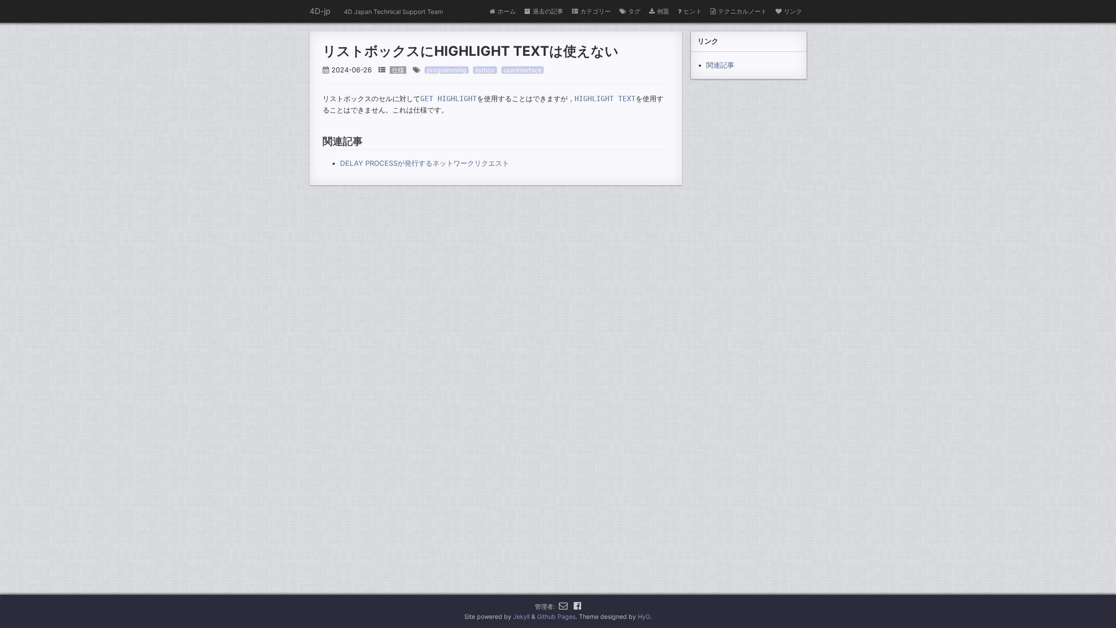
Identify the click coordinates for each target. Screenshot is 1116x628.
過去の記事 (548, 11)
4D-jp (320, 11)
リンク (793, 11)
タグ (634, 11)
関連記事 (720, 65)
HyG (644, 616)
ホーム (506, 11)
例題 (663, 11)
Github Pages (556, 616)
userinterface (522, 70)
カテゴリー (595, 11)
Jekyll (521, 616)
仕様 (398, 70)
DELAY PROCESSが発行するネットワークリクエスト (424, 163)
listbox (485, 70)
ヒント (693, 11)
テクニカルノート (742, 11)
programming (446, 70)
